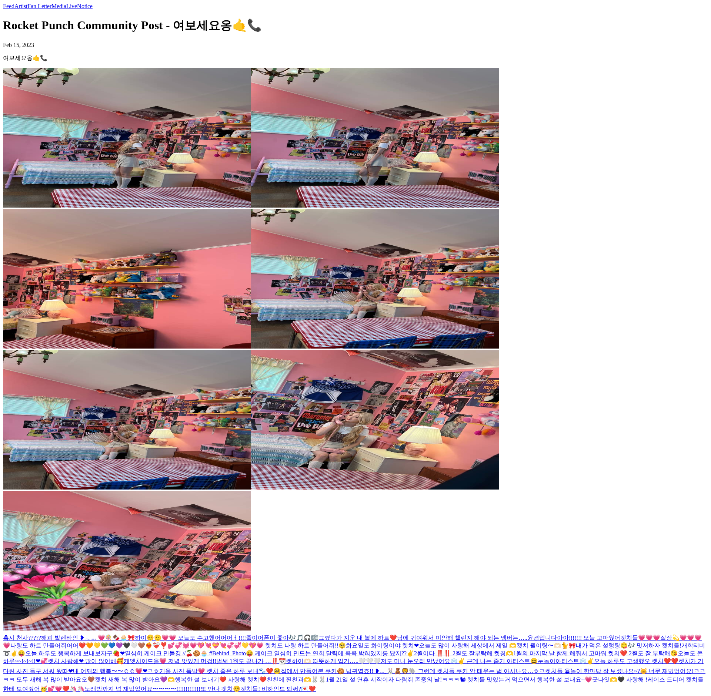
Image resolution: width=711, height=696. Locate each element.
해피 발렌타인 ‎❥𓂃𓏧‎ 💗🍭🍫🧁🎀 (88, 638)
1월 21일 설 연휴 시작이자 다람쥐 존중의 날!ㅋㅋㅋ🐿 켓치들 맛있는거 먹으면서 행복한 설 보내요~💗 (459, 679)
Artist (20, 6)
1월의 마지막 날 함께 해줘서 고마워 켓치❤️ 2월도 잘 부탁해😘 (595, 653)
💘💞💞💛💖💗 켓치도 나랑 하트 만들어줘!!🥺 (282, 645)
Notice (85, 6)
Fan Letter (39, 6)
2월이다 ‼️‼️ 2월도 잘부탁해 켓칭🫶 (463, 653)
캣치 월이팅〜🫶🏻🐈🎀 (546, 645)
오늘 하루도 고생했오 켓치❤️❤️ (636, 661)
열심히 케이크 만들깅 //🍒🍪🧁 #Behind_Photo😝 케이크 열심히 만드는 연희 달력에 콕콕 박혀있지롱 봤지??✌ (269, 653)
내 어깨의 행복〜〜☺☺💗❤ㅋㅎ (116, 671)
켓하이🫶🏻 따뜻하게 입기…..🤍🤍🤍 (333, 661)
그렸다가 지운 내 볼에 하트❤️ (357, 638)
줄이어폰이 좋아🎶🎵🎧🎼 (282, 638)
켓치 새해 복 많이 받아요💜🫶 (135, 679)
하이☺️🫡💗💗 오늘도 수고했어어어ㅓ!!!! (190, 638)
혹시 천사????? (22, 638)
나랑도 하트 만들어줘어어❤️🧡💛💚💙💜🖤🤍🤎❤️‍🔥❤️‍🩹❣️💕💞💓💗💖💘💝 (114, 645)
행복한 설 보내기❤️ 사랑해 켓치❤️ (221, 679)
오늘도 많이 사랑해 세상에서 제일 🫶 (468, 645)
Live (71, 6)
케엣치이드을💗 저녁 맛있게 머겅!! (170, 661)
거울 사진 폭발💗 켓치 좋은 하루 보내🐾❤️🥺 (220, 671)
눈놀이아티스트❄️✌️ (566, 661)
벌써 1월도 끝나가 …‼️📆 (251, 661)
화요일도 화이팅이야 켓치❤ (382, 645)
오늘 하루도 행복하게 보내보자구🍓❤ (75, 653)
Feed (8, 6)
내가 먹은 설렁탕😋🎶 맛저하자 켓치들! (628, 645)
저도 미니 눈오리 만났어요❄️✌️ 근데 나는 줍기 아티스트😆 (459, 661)
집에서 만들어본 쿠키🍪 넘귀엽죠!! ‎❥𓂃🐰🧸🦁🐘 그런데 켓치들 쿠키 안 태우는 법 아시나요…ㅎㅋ (413, 671)
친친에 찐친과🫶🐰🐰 (296, 679)
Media (58, 6)
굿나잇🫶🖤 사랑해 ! (619, 679)
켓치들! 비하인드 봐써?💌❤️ (278, 689)
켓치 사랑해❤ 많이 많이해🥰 (86, 661)
